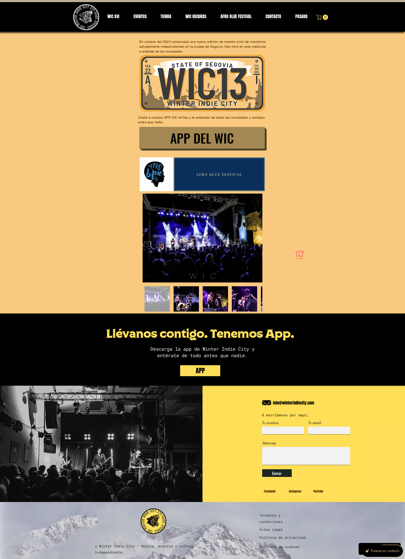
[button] (322, 17)
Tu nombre (270, 423)
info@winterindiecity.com (293, 403)
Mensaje (269, 443)
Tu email (314, 423)
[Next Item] (255, 238)
